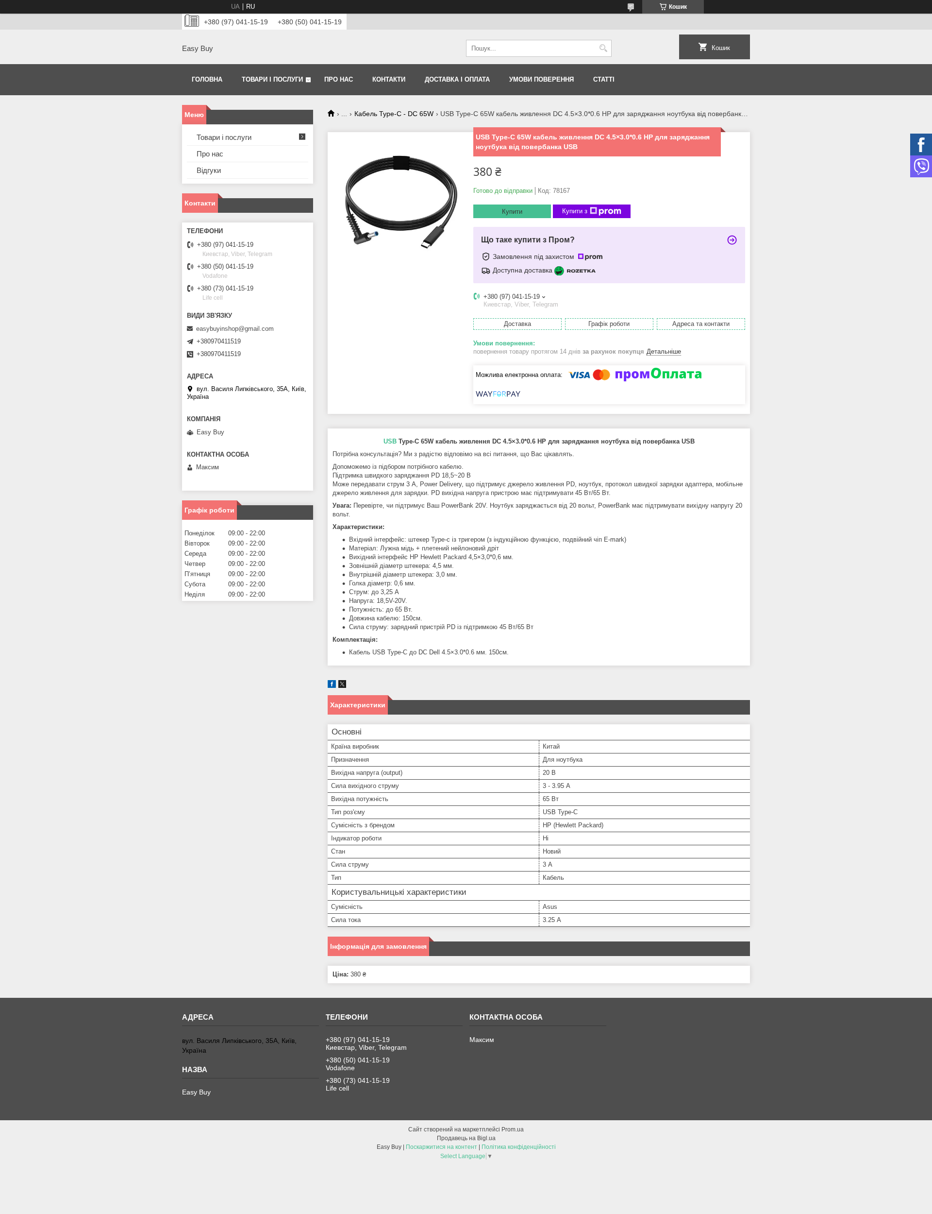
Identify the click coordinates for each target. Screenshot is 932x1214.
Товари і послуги (272, 79)
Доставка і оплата (457, 79)
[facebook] (332, 685)
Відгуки (209, 170)
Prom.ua (512, 1129)
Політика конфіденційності (519, 1147)
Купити (512, 211)
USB (390, 441)
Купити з (574, 211)
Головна (207, 79)
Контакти (388, 79)
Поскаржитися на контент (441, 1147)
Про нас (338, 79)
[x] (342, 685)
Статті (604, 79)
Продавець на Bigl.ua (466, 1138)
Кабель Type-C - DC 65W (393, 114)
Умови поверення (541, 79)
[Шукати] (603, 48)
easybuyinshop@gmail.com (235, 328)
